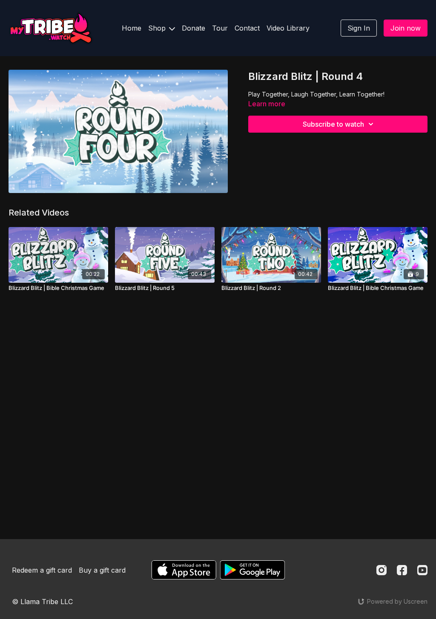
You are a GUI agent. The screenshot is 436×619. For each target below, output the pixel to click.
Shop (158, 28)
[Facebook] (402, 570)
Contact (247, 28)
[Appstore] (183, 569)
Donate (193, 28)
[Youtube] (422, 570)
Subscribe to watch (333, 124)
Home (131, 28)
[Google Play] (252, 569)
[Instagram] (381, 570)
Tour (220, 28)
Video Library (288, 28)
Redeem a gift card (42, 570)
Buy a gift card (102, 570)
